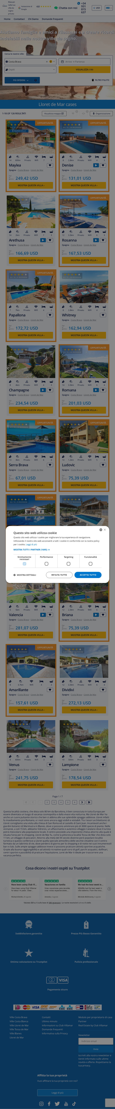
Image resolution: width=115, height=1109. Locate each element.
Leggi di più (31, 544)
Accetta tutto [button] (88, 574)
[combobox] (100, 529)
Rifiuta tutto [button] (59, 574)
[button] (57, 549)
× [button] (105, 530)
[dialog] (57, 554)
